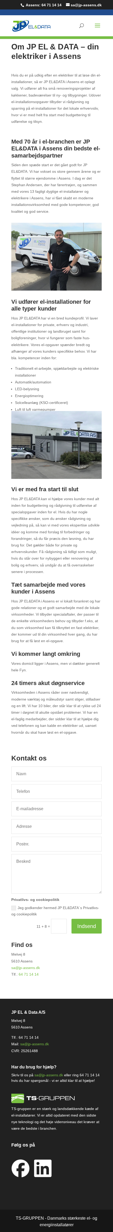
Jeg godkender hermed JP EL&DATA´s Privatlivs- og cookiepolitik (55, 911)
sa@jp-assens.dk (25, 968)
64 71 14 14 (51, 5)
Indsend (86, 926)
